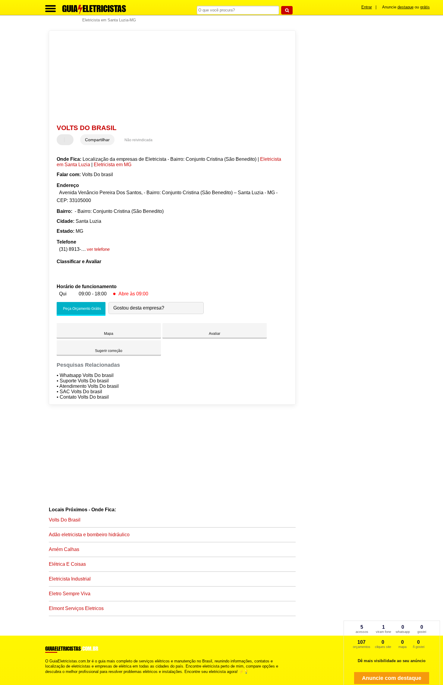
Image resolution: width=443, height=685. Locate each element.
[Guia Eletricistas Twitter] (49, 676)
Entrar (366, 7)
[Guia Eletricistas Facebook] (46, 676)
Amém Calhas (64, 549)
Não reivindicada (138, 140)
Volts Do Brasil (64, 519)
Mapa (108, 334)
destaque (405, 7)
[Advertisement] (169, 77)
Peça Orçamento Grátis (81, 309)
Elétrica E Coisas (67, 564)
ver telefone (98, 249)
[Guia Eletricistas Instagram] (52, 676)
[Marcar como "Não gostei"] (70, 139)
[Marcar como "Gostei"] (62, 139)
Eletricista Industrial (70, 578)
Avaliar (214, 334)
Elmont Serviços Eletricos (76, 608)
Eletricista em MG (112, 164)
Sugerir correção (108, 351)
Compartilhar (97, 139)
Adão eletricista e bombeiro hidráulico (89, 534)
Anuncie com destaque (391, 678)
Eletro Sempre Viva (69, 593)
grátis (425, 7)
